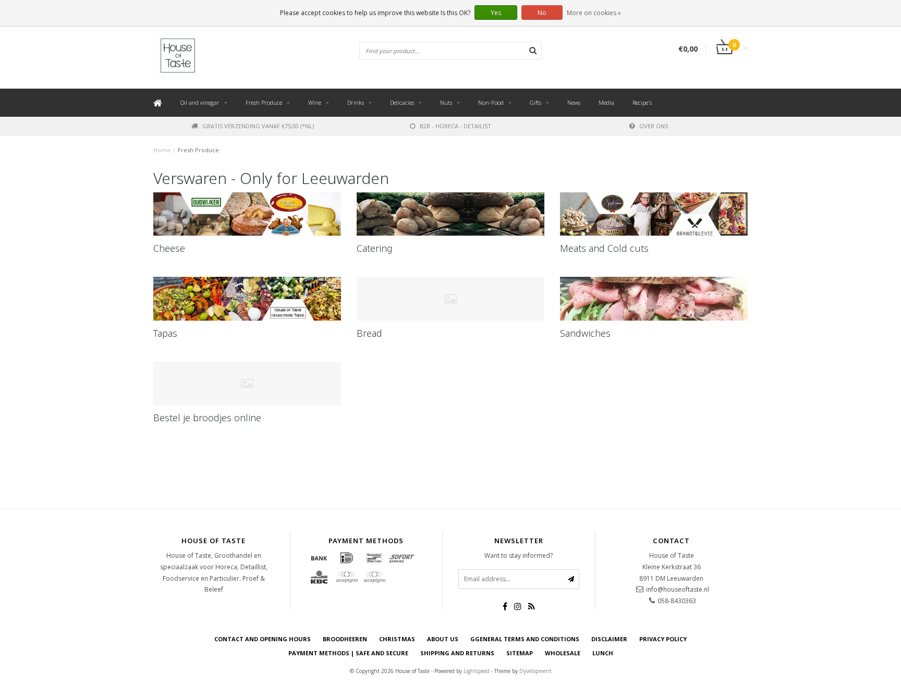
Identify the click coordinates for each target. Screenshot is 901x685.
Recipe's (642, 102)
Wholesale (562, 653)
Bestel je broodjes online (207, 417)
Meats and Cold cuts (604, 248)
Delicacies (402, 102)
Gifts (535, 102)
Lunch (602, 653)
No (542, 12)
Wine (314, 102)
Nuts (446, 102)
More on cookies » (594, 12)
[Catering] (450, 214)
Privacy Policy (663, 639)
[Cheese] (247, 214)
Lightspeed (477, 671)
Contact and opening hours (262, 639)
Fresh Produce (264, 102)
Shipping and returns (457, 653)
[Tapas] (247, 299)
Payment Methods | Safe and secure (348, 653)
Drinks (355, 102)
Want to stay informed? (518, 555)
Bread (369, 333)
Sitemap (519, 653)
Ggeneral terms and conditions (524, 639)
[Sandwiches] (654, 299)
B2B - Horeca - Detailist (455, 126)
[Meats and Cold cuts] (654, 214)
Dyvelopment (535, 671)
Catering (375, 248)
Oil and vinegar (200, 102)
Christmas (397, 639)
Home (162, 150)
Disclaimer (609, 639)
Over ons (653, 126)
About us (442, 639)
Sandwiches (585, 333)
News (573, 102)
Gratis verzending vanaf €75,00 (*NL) (258, 126)
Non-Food (491, 102)
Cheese (169, 248)
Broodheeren (345, 639)
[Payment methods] (319, 558)
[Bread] (450, 299)
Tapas (165, 333)
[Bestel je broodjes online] (247, 384)
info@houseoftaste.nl (677, 589)
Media (606, 102)
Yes (496, 12)
